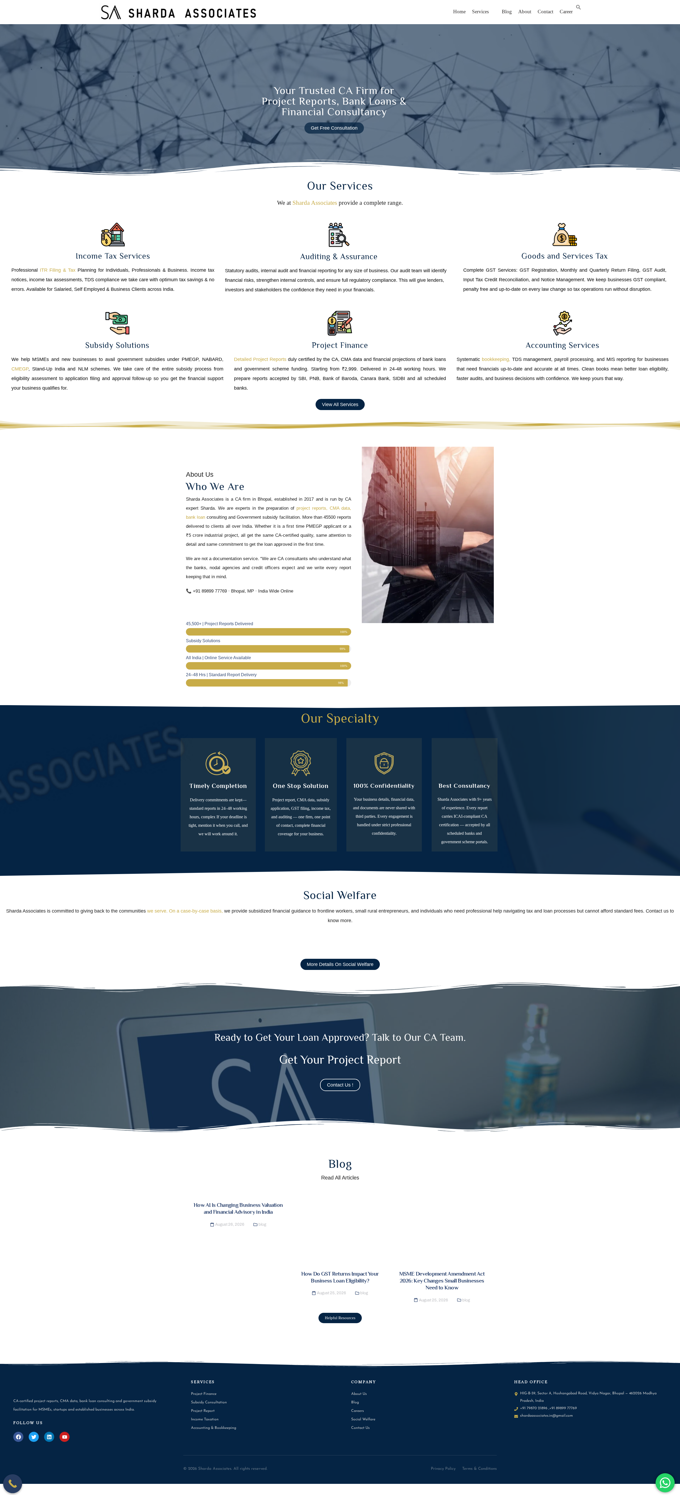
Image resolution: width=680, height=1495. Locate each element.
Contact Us (360, 1428)
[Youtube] (65, 1437)
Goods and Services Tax (564, 256)
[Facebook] (18, 1437)
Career (566, 11)
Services (480, 11)
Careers (357, 1411)
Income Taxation (205, 1419)
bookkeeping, (495, 359)
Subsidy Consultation (209, 1402)
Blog (505, 11)
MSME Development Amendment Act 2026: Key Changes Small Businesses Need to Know (441, 1281)
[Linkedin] (49, 1437)
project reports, (312, 508)
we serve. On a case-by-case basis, (185, 911)
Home (459, 11)
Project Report (203, 1411)
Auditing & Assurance (339, 256)
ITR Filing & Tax (58, 270)
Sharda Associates (314, 202)
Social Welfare (340, 895)
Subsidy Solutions (117, 345)
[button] (482, 11)
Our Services (340, 185)
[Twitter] (34, 1437)
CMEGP (19, 369)
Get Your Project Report (340, 1059)
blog (262, 1224)
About (524, 11)
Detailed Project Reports (260, 359)
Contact (545, 11)
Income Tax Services (113, 256)
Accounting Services (562, 345)
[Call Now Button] (12, 1483)
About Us (359, 1394)
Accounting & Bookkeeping (213, 1428)
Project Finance (340, 345)
